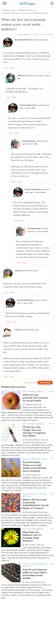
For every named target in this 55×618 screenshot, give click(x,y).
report (11, 68)
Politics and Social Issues (35, 459)
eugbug (18, 271)
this (18, 78)
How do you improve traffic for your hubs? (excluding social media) (35, 573)
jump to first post (30, 383)
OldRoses (21, 75)
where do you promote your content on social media (35, 397)
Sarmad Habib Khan (23, 40)
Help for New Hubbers (33, 392)
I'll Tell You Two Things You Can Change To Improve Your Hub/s (34, 431)
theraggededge (29, 141)
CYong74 (18, 330)
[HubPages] (27, 4)
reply (5, 68)
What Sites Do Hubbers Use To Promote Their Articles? (32, 536)
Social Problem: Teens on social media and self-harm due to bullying (34, 466)
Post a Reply (45, 383)
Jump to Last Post (24, 34)
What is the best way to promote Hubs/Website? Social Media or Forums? (35, 504)
